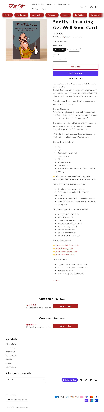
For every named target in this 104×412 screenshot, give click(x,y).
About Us (9, 363)
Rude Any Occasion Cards (66, 251)
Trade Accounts (11, 367)
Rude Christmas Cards (65, 254)
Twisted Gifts (14, 407)
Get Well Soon (80, 15)
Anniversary (52, 15)
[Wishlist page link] (82, 7)
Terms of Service (11, 355)
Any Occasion (36, 15)
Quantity (56, 54)
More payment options (75, 78)
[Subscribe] (43, 379)
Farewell (65, 15)
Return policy (10, 348)
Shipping (64, 37)
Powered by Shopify (24, 407)
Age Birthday (21, 15)
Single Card (59, 50)
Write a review (65, 306)
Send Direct (74, 50)
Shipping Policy (11, 344)
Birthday (7, 15)
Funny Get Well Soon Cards (67, 245)
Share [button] (58, 280)
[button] (38, 4)
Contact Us (9, 359)
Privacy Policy (10, 352)
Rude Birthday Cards (64, 248)
